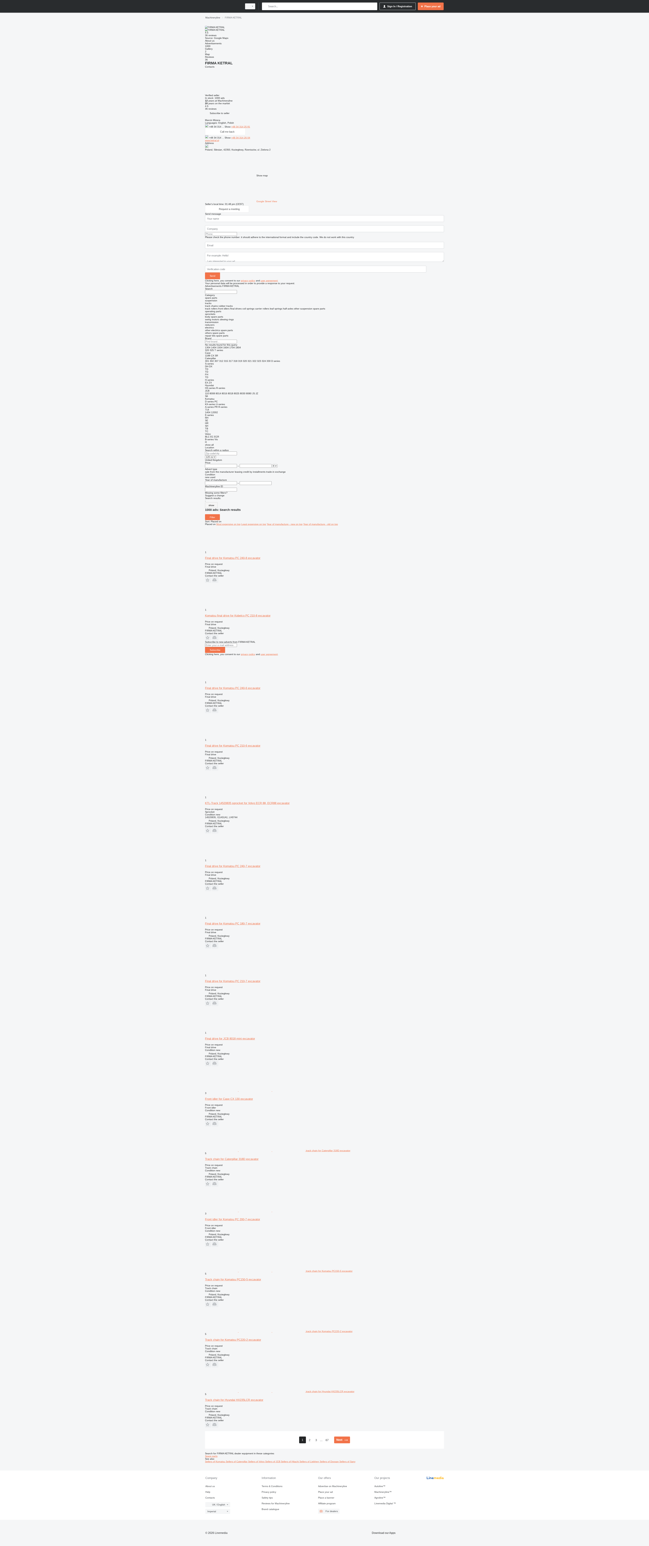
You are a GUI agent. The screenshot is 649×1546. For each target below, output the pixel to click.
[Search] (265, 6)
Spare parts (211, 1456)
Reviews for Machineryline (276, 1503)
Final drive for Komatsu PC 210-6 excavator (232, 745)
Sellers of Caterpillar (237, 1461)
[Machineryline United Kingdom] (223, 6)
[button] (219, 113)
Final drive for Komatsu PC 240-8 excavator (232, 558)
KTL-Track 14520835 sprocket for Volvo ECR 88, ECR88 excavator (247, 803)
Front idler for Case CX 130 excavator (229, 1099)
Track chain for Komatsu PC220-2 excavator (233, 1339)
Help (207, 1492)
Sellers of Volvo (256, 1461)
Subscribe (215, 650)
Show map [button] (262, 175)
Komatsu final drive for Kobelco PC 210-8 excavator (238, 615)
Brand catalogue (270, 1509)
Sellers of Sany (347, 1461)
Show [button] (228, 126)
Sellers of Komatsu (215, 1461)
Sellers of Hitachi (290, 1461)
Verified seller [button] (212, 95)
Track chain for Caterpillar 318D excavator (232, 1159)
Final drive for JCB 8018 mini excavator (230, 1038)
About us (210, 1486)
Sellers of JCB (273, 1461)
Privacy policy (269, 1492)
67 (327, 1440)
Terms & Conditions (272, 1486)
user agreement (269, 280)
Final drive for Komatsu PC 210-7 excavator (232, 981)
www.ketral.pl (212, 140)
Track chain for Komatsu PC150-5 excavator (233, 1279)
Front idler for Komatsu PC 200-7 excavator (232, 1219)
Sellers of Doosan (329, 1461)
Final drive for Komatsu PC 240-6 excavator (232, 688)
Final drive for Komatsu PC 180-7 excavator (232, 923)
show (211, 505)
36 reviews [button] (211, 35)
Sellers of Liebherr (309, 1461)
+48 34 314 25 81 (240, 126)
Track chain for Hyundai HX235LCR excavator (234, 1400)
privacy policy (248, 280)
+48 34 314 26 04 (240, 137)
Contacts (210, 1497)
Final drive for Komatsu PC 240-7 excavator (232, 866)
